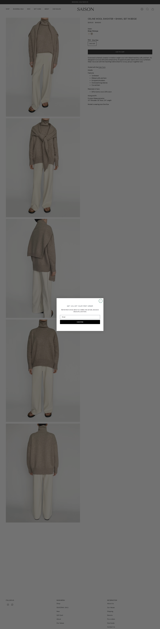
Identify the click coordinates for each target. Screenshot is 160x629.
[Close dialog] (100, 301)
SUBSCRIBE (80, 322)
